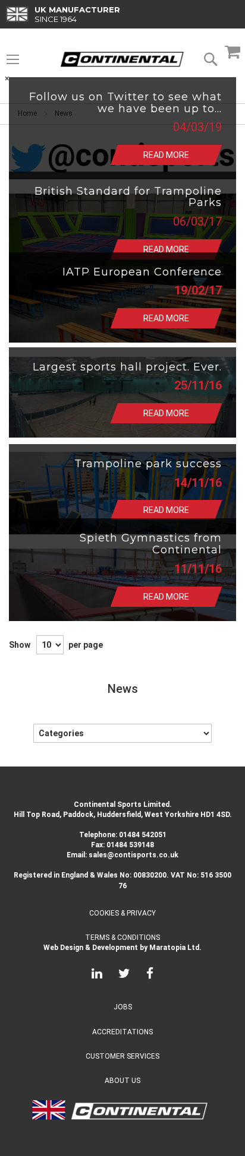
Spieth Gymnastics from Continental (151, 543)
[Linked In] (96, 975)
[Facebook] (150, 975)
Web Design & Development (90, 947)
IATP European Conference (142, 271)
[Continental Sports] (122, 59)
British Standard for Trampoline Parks (128, 197)
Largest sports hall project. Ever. (127, 366)
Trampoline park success (148, 463)
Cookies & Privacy (122, 913)
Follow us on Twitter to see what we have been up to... (125, 102)
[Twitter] (124, 975)
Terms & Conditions (122, 937)
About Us (122, 1080)
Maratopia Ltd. (175, 947)
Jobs (123, 1007)
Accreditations (122, 1032)
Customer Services (122, 1056)
